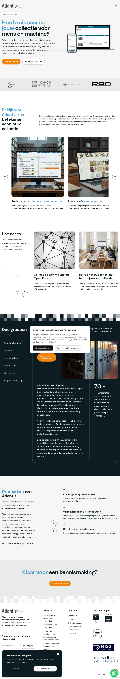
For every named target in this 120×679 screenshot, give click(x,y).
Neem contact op (60, 583)
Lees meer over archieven (46, 357)
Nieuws (71, 619)
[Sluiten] (58, 654)
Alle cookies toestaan (43, 348)
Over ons (72, 633)
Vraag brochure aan (45, 668)
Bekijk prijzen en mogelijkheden (17, 543)
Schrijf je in (28, 645)
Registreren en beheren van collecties (49, 618)
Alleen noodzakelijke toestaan (67, 348)
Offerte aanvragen (33, 61)
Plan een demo (11, 61)
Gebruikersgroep (75, 623)
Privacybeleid (103, 674)
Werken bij (72, 615)
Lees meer (25, 173)
